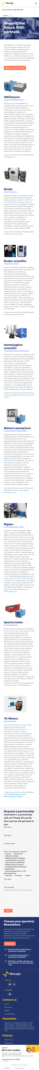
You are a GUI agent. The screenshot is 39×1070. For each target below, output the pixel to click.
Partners (7, 1010)
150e (13, 460)
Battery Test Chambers (15, 234)
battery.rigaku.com (10, 591)
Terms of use (8, 1040)
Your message (9, 887)
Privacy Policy (9, 1043)
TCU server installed (17, 202)
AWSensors (11, 157)
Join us (7, 1004)
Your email (7, 879)
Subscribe (9, 944)
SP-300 (23, 578)
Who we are (8, 1007)
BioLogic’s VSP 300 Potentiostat (15, 725)
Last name (7, 835)
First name (7, 827)
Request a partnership (14, 68)
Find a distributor (10, 1014)
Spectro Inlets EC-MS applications (19, 685)
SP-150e (17, 578)
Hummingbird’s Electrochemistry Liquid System (19, 396)
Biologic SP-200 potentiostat (14, 666)
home (4, 10)
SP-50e (8, 460)
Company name (9, 843)
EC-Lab (23, 200)
